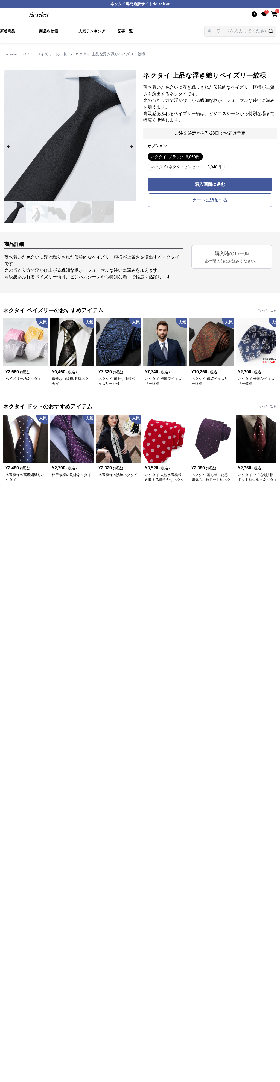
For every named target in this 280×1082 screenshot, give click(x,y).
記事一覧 (125, 31)
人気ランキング (91, 31)
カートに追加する (210, 200)
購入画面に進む (210, 184)
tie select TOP (16, 54)
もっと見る (267, 310)
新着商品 (7, 31)
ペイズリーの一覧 (52, 54)
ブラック (175, 157)
